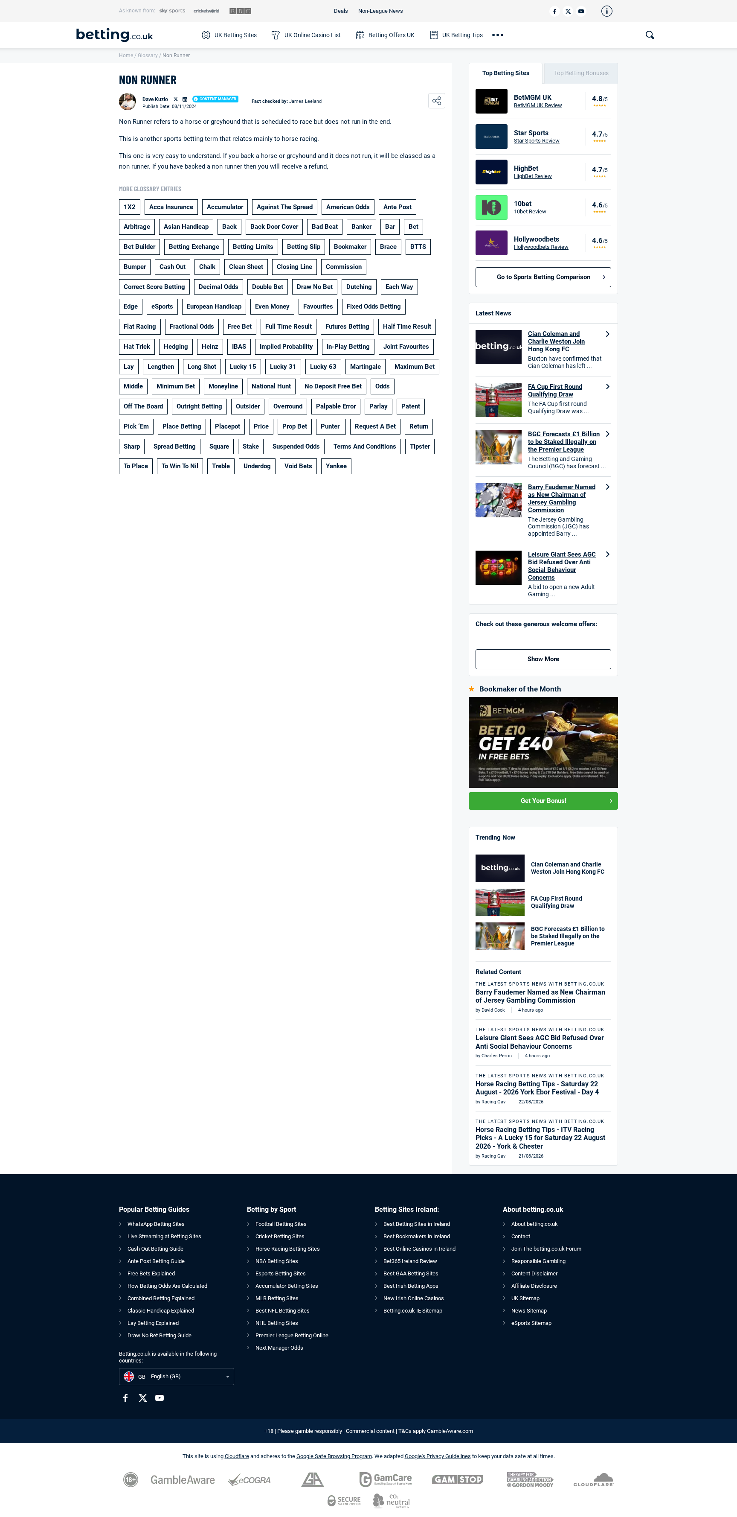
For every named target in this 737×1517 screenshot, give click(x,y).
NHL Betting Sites (276, 1323)
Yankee (336, 466)
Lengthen (161, 366)
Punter (331, 426)
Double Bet (267, 287)
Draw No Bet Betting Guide (160, 1335)
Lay (129, 366)
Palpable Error (336, 406)
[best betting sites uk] (134, 35)
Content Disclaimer (534, 1273)
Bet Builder (139, 247)
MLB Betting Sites (277, 1298)
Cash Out (173, 267)
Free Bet (240, 326)
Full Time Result (288, 326)
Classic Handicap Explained (161, 1310)
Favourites (318, 306)
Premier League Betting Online (291, 1335)
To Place (136, 466)
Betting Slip (303, 247)
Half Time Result (407, 326)
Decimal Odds (218, 287)
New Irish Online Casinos (413, 1298)
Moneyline (223, 386)
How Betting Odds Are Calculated (167, 1286)
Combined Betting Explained (161, 1298)
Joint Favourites (406, 346)
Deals (341, 11)
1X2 (130, 207)
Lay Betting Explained (153, 1323)
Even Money (272, 306)
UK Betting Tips (462, 35)
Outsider (248, 406)
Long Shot (202, 366)
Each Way (399, 287)
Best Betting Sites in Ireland (416, 1224)
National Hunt (271, 386)
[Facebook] (554, 11)
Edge (131, 306)
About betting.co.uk (534, 1224)
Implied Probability (286, 346)
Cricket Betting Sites (280, 1236)
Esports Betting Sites (280, 1273)
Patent (410, 406)
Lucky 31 (283, 366)
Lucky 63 (323, 366)
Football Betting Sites (281, 1224)
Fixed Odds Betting (374, 306)
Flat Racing (140, 326)
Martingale (365, 366)
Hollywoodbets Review (541, 247)
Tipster (420, 446)
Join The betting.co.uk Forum (546, 1249)
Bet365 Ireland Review (410, 1261)
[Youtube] (581, 11)
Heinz (210, 346)
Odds (382, 386)
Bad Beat (325, 226)
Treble (221, 466)
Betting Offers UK (391, 35)
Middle (133, 386)
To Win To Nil (180, 466)
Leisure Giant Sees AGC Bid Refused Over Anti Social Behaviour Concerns (562, 566)
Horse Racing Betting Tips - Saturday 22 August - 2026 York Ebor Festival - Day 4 (537, 1088)
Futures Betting (347, 326)
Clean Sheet (246, 267)
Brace (388, 247)
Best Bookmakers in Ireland (416, 1236)
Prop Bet (294, 426)
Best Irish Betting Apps (410, 1286)
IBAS (239, 346)
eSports (162, 306)
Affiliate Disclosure (534, 1286)
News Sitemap (529, 1310)
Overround (287, 406)
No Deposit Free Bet (333, 386)
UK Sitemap (525, 1298)
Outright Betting (199, 406)
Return (418, 426)
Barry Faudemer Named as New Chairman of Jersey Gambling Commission (561, 498)
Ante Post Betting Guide (156, 1261)
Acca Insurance (171, 207)
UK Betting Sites (236, 35)
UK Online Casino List (312, 35)
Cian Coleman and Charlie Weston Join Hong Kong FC (556, 341)
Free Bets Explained (151, 1273)
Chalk (207, 267)
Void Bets (298, 466)
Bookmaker (350, 247)
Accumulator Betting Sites (286, 1286)
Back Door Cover (274, 226)
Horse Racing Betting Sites (287, 1249)
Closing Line (294, 267)
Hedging (176, 346)
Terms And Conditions (365, 446)
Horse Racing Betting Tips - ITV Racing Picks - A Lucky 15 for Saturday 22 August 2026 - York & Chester (540, 1138)
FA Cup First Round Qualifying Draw (555, 390)
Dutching (359, 287)
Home (126, 55)
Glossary (148, 55)
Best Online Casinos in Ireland (419, 1249)
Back (229, 226)
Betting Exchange (194, 247)
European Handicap (214, 306)
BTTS (418, 247)
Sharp (132, 446)
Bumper (135, 267)
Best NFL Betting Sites (282, 1310)
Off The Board (143, 406)
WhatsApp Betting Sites (156, 1224)
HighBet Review (533, 176)
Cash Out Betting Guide (155, 1249)
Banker (361, 226)
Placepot (227, 426)
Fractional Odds (192, 326)
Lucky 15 (243, 366)
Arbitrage (137, 226)
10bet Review (530, 211)
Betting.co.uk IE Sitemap (412, 1310)
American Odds (348, 207)
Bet (413, 226)
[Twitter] (568, 11)
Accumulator (225, 207)
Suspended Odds (296, 446)
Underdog (257, 466)
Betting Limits (253, 247)
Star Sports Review (537, 140)
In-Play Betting (348, 346)
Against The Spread (285, 207)
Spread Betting (175, 446)
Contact (520, 1236)
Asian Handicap (186, 226)
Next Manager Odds (279, 1348)
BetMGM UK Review (538, 105)
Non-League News (380, 11)
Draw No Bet (315, 287)
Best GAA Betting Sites (410, 1273)
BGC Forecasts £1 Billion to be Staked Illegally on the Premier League (564, 441)
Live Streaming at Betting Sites (164, 1236)
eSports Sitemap (531, 1323)
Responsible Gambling (538, 1261)
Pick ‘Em (136, 426)
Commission (344, 267)
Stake (251, 446)
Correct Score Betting (154, 287)
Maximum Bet (415, 366)
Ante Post (397, 207)
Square (219, 446)
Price (261, 426)
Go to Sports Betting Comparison (543, 277)
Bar (390, 226)
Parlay (378, 406)
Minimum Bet (176, 386)
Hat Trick (137, 346)
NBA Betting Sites (276, 1261)
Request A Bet (375, 426)
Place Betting (181, 426)
